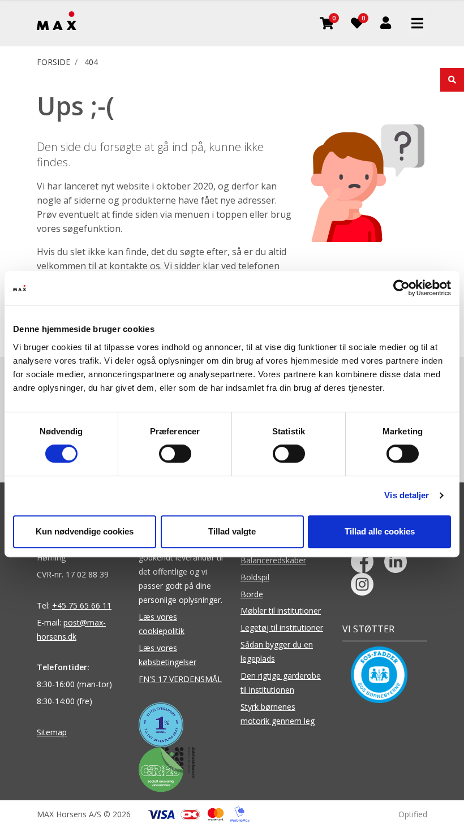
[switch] (175, 454)
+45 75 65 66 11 (81, 605)
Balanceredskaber (273, 560)
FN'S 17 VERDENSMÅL (180, 679)
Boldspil (254, 577)
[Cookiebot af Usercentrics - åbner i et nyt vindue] (401, 287)
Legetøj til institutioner (281, 627)
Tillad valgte (232, 531)
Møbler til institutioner (280, 610)
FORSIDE (53, 62)
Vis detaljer (406, 495)
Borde (251, 594)
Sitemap (52, 732)
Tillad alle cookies (380, 531)
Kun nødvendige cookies (85, 531)
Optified (412, 814)
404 (91, 62)
